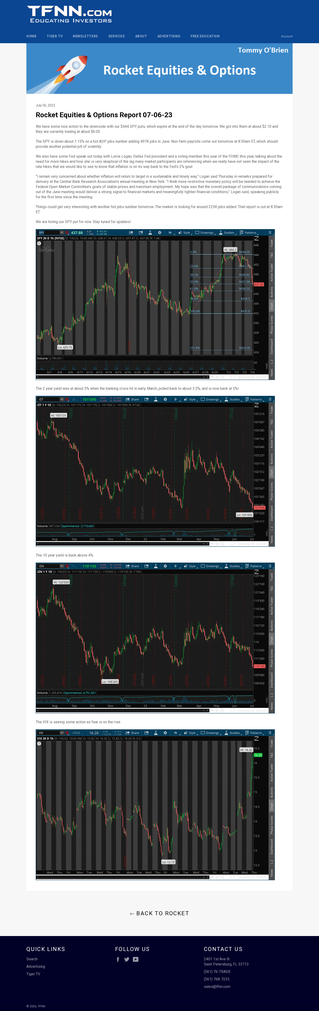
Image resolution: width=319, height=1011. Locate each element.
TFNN (41, 1006)
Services (116, 36)
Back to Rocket (162, 913)
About (141, 36)
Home (31, 36)
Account (287, 36)
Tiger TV (55, 36)
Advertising (169, 36)
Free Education (205, 36)
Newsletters (85, 36)
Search (32, 959)
